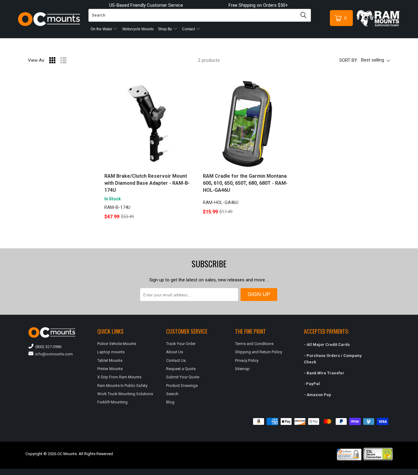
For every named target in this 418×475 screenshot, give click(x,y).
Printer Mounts (110, 368)
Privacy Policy (247, 360)
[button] (417, 472)
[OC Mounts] (49, 19)
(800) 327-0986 (47, 346)
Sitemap (242, 368)
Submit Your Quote (182, 377)
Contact (189, 29)
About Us (174, 352)
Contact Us (176, 360)
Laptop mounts (111, 352)
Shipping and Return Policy (258, 352)
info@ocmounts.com (53, 354)
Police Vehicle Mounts (116, 343)
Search (172, 394)
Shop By (165, 29)
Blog (170, 402)
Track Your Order (181, 343)
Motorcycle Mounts (138, 29)
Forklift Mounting (112, 402)
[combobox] (199, 15)
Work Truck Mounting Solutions (125, 394)
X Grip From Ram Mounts (119, 377)
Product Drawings (182, 385)
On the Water (102, 29)
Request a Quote (181, 368)
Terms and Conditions (254, 343)
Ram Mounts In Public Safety (122, 385)
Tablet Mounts (109, 360)
